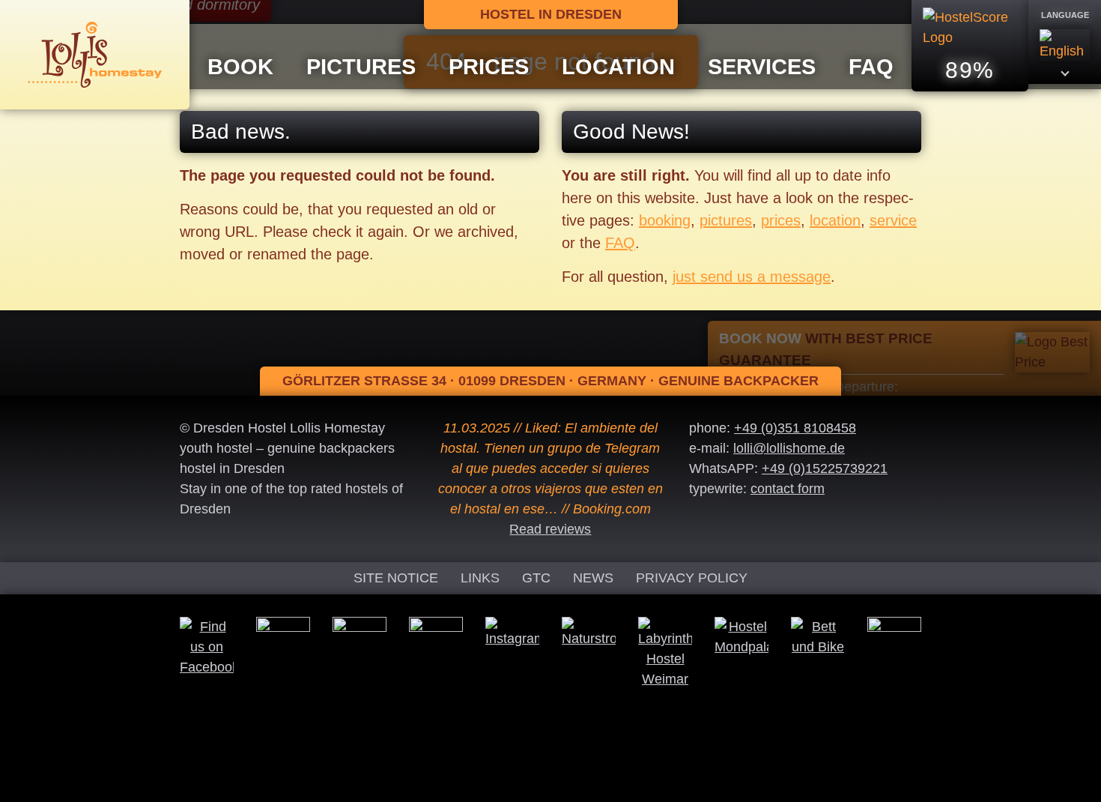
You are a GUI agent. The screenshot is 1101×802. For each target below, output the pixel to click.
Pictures (361, 67)
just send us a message (752, 276)
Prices (489, 67)
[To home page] (94, 53)
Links (480, 577)
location (835, 220)
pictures (726, 220)
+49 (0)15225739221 (825, 468)
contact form (787, 488)
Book (240, 67)
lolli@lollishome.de (789, 448)
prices (781, 220)
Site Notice (396, 577)
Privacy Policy (691, 577)
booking (665, 220)
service (893, 220)
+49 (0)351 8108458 (795, 427)
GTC (536, 577)
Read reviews (550, 529)
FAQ (871, 67)
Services (762, 67)
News (593, 577)
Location (618, 67)
